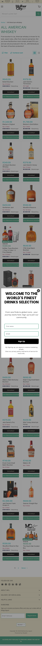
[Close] (38, 290)
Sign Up (21, 341)
